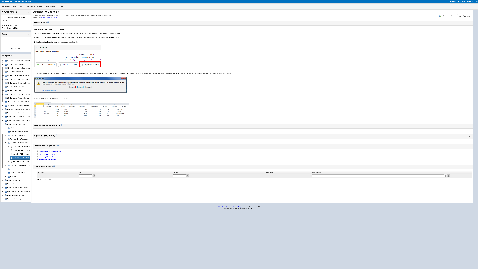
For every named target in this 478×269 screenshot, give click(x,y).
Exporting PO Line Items (21, 158)
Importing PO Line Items (21, 154)
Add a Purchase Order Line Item (24, 146)
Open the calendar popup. (445, 175)
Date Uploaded (317, 172)
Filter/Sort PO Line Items (21, 161)
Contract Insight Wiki (239, 207)
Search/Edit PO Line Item (21, 150)
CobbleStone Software (224, 207)
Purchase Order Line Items (48, 17)
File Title (82, 172)
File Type (175, 172)
